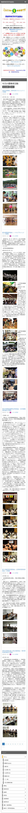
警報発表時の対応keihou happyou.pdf (15, 30)
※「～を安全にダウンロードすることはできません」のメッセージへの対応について (14, 34)
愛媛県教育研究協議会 (7, 2)
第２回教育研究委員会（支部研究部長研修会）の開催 (13, 570)
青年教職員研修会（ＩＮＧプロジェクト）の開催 (13, 233)
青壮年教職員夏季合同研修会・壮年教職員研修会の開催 (13, 409)
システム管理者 (14, 94)
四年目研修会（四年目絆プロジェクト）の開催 (13, 91)
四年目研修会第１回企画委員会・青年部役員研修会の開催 (13, 651)
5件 (12, 87)
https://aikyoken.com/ (16, 62)
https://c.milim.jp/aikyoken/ (14, 66)
